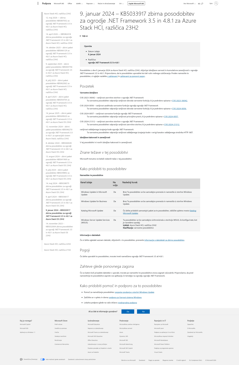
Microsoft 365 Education (95, 336)
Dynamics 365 (124, 336)
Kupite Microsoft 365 (136, 3)
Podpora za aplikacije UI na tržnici (164, 332)
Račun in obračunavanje (106, 3)
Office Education (93, 340)
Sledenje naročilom (60, 336)
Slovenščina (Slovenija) (30, 359)
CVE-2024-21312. (172, 124)
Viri (120, 3)
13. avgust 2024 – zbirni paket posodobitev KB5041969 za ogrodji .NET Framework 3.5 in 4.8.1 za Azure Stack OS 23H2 (59, 161)
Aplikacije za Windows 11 (27, 332)
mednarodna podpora (127, 302)
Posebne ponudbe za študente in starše (100, 348)
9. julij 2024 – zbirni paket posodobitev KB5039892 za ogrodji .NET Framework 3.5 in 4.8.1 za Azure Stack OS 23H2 (59, 174)
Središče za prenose (61, 328)
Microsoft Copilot (25, 324)
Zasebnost (142, 360)
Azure (121, 332)
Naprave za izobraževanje (95, 328)
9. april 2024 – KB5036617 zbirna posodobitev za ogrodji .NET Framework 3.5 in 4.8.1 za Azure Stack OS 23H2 (59, 201)
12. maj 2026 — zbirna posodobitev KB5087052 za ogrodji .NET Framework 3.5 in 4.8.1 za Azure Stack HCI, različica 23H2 (59, 23)
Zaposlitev (190, 324)
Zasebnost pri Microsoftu (194, 332)
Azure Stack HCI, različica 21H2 (57, 250)
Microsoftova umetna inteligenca (129, 324)
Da (128, 311)
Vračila (57, 332)
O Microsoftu (191, 328)
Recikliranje (58, 340)
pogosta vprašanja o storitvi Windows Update (134, 292)
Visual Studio (158, 352)
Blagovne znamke (168, 360)
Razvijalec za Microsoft (161, 324)
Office (70, 3)
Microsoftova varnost (126, 328)
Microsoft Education (94, 324)
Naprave (89, 3)
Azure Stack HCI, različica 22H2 (57, 244)
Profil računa (58, 324)
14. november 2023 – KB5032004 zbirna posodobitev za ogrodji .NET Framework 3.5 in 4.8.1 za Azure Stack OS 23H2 (59, 229)
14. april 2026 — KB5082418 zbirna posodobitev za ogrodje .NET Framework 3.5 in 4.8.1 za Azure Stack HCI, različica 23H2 (59, 38)
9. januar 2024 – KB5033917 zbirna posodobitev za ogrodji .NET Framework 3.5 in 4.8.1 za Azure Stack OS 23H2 (59, 214)
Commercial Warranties (62, 344)
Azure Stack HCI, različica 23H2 (57, 13)
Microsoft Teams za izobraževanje (98, 332)
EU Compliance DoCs (195, 360)
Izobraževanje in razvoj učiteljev (97, 344)
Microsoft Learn (159, 328)
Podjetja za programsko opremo (163, 348)
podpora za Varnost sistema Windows (125, 297)
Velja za (85, 36)
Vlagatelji (190, 336)
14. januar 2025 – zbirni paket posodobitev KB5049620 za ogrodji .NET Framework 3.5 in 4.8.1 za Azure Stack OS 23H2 (59, 117)
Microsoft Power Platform (162, 344)
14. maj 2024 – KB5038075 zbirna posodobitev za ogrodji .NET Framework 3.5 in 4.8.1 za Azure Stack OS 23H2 (59, 187)
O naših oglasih (181, 360)
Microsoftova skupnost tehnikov (163, 336)
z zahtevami (112, 76)
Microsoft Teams (125, 352)
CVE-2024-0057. (171, 116)
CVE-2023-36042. (180, 100)
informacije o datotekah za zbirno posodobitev (164, 240)
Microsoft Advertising (126, 344)
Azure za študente (93, 352)
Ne (143, 311)
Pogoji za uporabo (154, 360)
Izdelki (78, 3)
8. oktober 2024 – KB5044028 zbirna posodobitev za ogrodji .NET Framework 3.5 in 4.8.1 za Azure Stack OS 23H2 (59, 147)
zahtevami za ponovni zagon (132, 76)
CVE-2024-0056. (179, 108)
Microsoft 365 (59, 3)
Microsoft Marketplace (161, 340)
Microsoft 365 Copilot (126, 348)
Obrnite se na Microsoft (128, 360)
